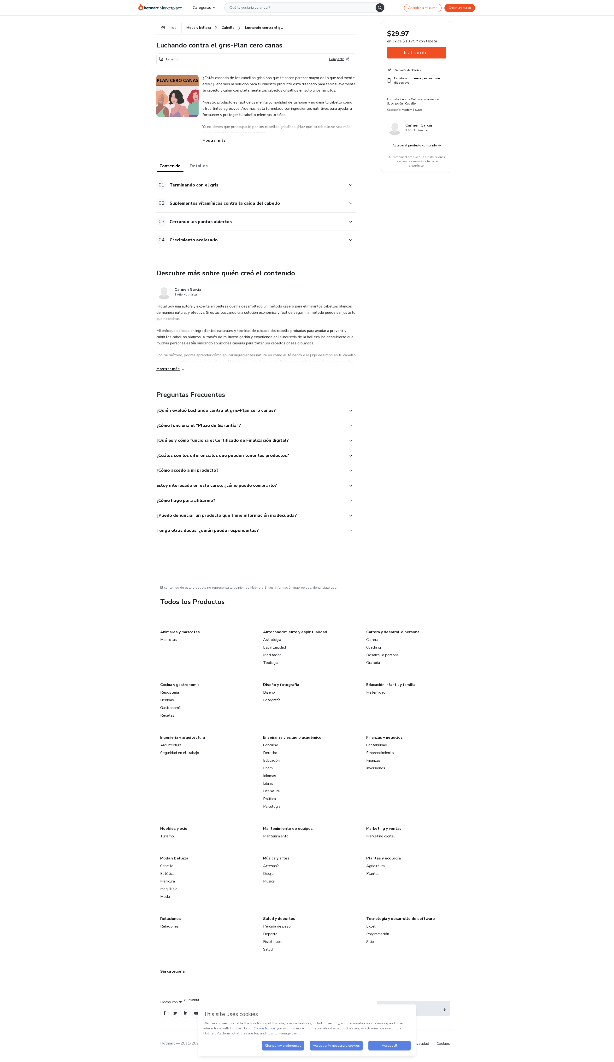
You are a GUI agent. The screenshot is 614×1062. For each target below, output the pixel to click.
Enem (268, 768)
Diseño (269, 692)
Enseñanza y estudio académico (292, 737)
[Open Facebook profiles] (164, 1013)
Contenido (170, 166)
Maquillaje (168, 889)
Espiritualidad (274, 647)
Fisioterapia (273, 941)
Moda (165, 896)
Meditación (272, 655)
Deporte (270, 934)
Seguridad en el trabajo (179, 752)
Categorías (202, 7)
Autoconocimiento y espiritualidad (295, 632)
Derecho (270, 752)
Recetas (167, 715)
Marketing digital (380, 836)
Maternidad (375, 692)
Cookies (443, 1043)
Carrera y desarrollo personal (393, 632)
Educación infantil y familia (390, 684)
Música (269, 881)
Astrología (272, 639)
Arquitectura (170, 745)
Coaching (373, 647)
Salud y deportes (279, 918)
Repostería (169, 692)
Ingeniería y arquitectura (182, 737)
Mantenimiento (276, 836)
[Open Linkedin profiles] (185, 1013)
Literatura (271, 791)
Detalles (199, 166)
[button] (250, 185)
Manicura (167, 881)
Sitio (370, 941)
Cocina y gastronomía (180, 684)
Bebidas (167, 700)
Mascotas (168, 639)
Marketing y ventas (383, 828)
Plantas (372, 873)
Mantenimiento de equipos (288, 828)
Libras (268, 783)
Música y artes (276, 858)
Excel (371, 926)
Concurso (270, 745)
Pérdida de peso (277, 926)
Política (269, 798)
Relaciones (170, 918)
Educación (271, 760)
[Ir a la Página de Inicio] (161, 8)
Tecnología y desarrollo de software (400, 918)
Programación (377, 934)
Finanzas (373, 760)
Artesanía (271, 866)
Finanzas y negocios (384, 737)
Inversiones (375, 768)
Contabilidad (376, 745)
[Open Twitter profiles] (175, 1013)
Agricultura (375, 866)
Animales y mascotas (180, 632)
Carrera (372, 639)
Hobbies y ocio (173, 828)
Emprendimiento (380, 752)
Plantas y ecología (383, 858)
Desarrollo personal (383, 655)
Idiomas (269, 775)
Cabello (166, 866)
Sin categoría (172, 971)
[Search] (380, 7)
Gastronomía (171, 707)
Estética (167, 873)
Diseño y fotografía (281, 684)
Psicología (271, 806)
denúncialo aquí (325, 587)
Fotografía (271, 700)
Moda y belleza (174, 858)
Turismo (167, 836)
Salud (268, 949)
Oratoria (373, 662)
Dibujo (268, 873)
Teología (270, 662)
